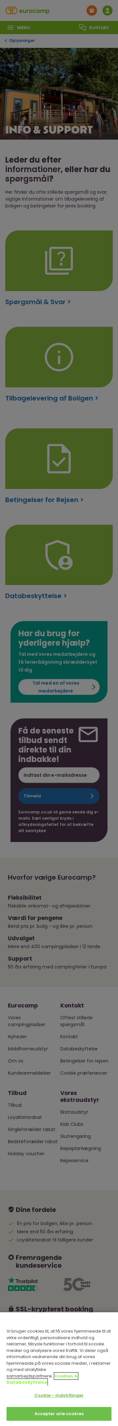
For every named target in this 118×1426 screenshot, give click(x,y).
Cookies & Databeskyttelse (42, 1379)
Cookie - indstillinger (59, 1395)
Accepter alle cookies (59, 1414)
